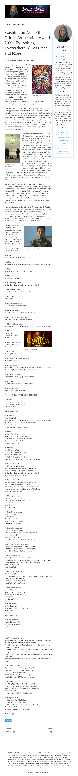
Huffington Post (29, 763)
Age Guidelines (63, 140)
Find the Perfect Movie (63, 135)
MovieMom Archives (63, 132)
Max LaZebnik (45, 772)
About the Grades (63, 148)
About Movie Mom (63, 137)
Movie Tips (63, 146)
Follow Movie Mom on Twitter (63, 58)
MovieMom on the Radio (63, 154)
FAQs (63, 143)
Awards (8, 720)
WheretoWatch (66, 112)
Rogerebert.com (59, 110)
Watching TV (63, 151)
